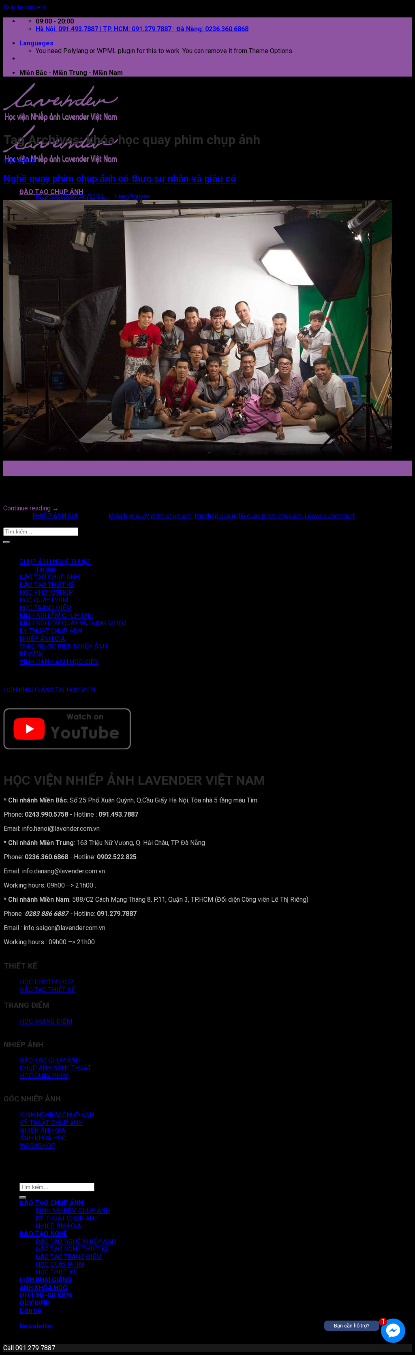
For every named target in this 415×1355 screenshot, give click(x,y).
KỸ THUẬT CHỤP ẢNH (50, 631)
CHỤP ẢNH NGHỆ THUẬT (55, 561)
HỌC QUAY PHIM (43, 600)
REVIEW (31, 654)
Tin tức (45, 569)
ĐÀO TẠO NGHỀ (43, 1234)
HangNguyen (132, 196)
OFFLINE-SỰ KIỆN (45, 1295)
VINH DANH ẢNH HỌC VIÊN (58, 662)
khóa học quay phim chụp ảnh (150, 516)
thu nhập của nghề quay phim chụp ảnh (249, 516)
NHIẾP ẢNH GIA (19, 160)
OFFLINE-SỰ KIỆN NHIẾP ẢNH (63, 646)
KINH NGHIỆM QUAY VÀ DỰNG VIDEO (72, 623)
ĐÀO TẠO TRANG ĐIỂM (69, 1257)
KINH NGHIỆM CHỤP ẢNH (56, 615)
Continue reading (31, 508)
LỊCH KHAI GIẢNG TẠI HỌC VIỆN (49, 690)
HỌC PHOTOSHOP (46, 592)
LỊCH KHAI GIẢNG (45, 1280)
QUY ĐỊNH (34, 1303)
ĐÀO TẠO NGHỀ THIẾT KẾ (72, 1249)
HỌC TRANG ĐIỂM (45, 608)
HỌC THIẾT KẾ (56, 1272)
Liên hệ (30, 1310)
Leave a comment (329, 516)
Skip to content (24, 7)
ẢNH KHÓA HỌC (43, 1287)
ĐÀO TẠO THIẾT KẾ (47, 585)
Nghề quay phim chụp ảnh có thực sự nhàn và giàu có (119, 178)
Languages (36, 43)
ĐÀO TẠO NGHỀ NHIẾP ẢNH (76, 1241)
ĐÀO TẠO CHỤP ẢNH (51, 192)
